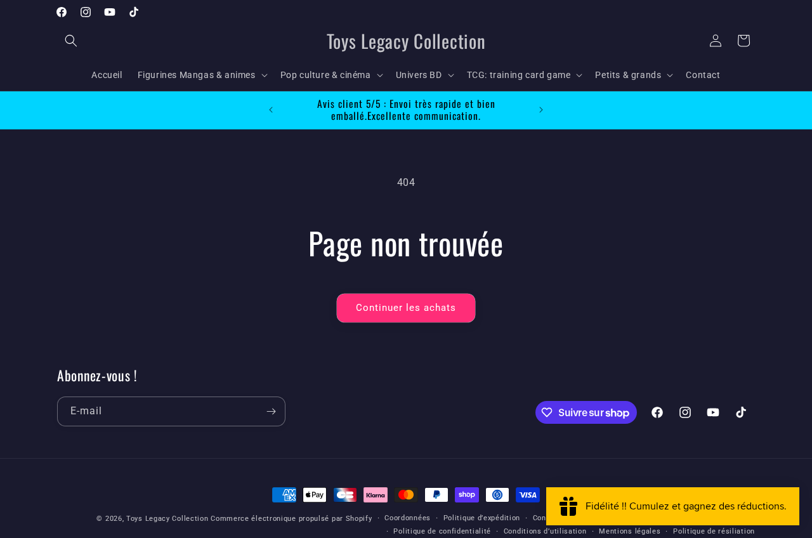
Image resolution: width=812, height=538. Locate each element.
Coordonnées (407, 518)
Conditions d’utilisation (545, 531)
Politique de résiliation (714, 531)
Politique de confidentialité (442, 531)
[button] (71, 41)
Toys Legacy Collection (167, 519)
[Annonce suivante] (541, 110)
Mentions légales (629, 531)
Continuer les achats (406, 307)
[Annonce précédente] (271, 110)
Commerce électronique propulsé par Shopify (291, 519)
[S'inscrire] (271, 411)
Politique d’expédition (481, 518)
